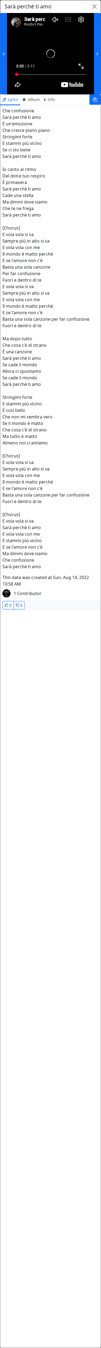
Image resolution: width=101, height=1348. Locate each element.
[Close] (94, 6)
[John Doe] (6, 593)
